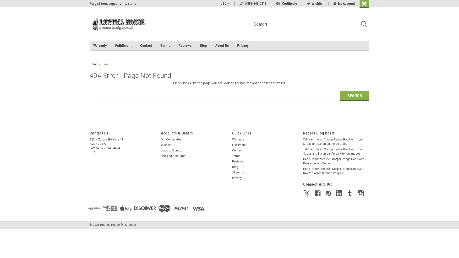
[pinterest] (328, 193)
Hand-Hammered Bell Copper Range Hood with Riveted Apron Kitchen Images (333, 171)
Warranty (100, 45)
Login (164, 150)
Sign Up (177, 150)
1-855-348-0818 (255, 3)
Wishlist (317, 3)
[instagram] (361, 193)
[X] (307, 193)
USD (223, 3)
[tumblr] (350, 193)
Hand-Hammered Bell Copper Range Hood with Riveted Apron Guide (333, 161)
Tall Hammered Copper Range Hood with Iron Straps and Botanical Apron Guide (332, 141)
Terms (165, 45)
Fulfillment (123, 45)
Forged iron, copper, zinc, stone (113, 3)
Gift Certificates (171, 139)
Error (106, 64)
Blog (203, 45)
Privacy (243, 45)
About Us (222, 45)
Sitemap (130, 224)
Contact (146, 45)
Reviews (185, 45)
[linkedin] (339, 193)
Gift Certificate (286, 3)
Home (94, 64)
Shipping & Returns (173, 156)
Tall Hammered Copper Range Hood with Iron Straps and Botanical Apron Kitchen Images (332, 151)
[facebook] (318, 193)
